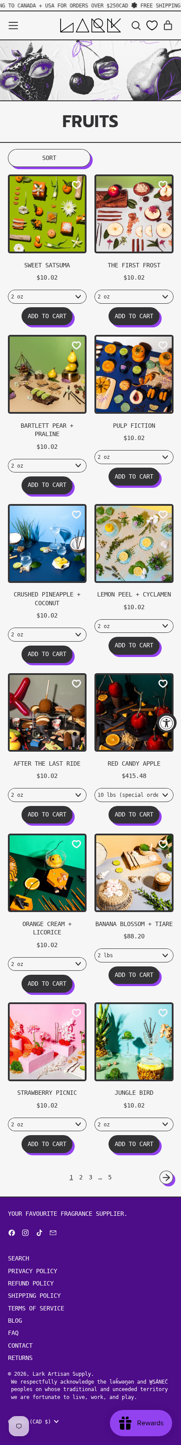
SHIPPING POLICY (34, 1295)
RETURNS (20, 1357)
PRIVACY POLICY (32, 1271)
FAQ (13, 1332)
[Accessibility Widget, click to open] (167, 722)
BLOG (15, 1320)
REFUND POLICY (31, 1283)
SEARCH (18, 1258)
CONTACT (20, 1345)
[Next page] (166, 1178)
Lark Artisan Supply (62, 1373)
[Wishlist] (152, 25)
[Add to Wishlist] (76, 184)
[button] (135, 25)
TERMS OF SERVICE (36, 1308)
